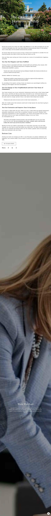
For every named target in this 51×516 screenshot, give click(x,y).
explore (28, 138)
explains (16, 67)
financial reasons (17, 52)
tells (11, 116)
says (19, 75)
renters (6, 93)
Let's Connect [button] (25, 416)
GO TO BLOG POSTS (9, 143)
